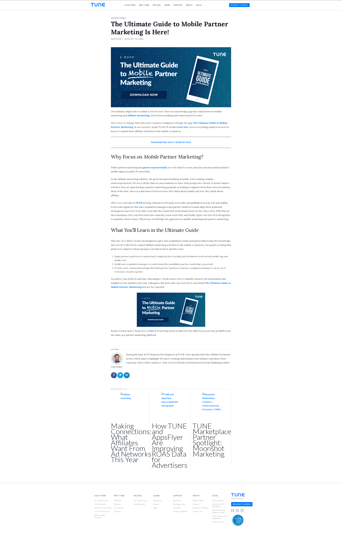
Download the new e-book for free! (171, 142)
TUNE (138, 202)
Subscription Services (99, 516)
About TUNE (198, 501)
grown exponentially (155, 167)
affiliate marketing (138, 115)
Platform (117, 501)
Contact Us (198, 511)
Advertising (118, 18)
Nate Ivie (116, 38)
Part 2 (152, 330)
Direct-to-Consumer (103, 508)
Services (117, 511)
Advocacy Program (201, 508)
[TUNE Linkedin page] (242, 511)
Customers (119, 508)
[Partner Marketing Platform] (98, 5)
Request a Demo (242, 504)
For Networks (100, 504)
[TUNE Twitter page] (238, 511)
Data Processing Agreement (219, 517)
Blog (155, 508)
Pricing (138, 496)
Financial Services (102, 511)
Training (176, 508)
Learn (156, 496)
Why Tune (119, 496)
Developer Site (179, 504)
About (196, 496)
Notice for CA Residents (218, 505)
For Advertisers (101, 501)
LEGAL (215, 496)
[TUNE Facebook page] (233, 511)
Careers (196, 504)
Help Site (177, 501)
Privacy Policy (218, 501)
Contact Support (180, 511)
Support (177, 496)
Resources (157, 501)
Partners (118, 504)
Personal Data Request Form (218, 511)
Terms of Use (218, 522)
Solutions (100, 496)
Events (156, 504)
